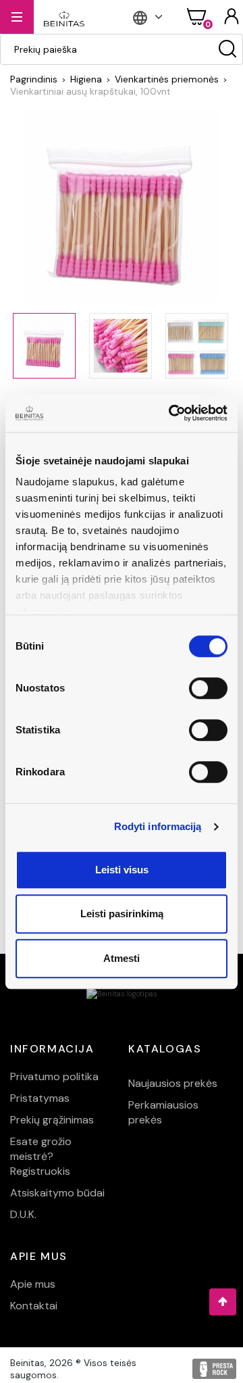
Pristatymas (40, 1098)
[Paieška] (227, 49)
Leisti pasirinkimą (121, 913)
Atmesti (121, 958)
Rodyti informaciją (158, 826)
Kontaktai (33, 1306)
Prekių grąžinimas (52, 1120)
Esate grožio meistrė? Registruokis (41, 1156)
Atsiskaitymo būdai (57, 1193)
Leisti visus (121, 869)
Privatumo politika (54, 1076)
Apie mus (32, 1284)
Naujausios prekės (172, 1083)
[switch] (208, 688)
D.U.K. (23, 1214)
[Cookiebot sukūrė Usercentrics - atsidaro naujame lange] (171, 413)
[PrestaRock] (214, 1369)
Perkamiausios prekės (163, 1112)
